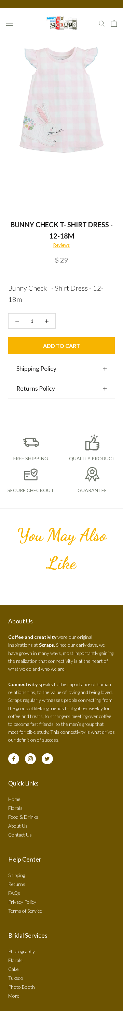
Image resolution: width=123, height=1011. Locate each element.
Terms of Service (25, 911)
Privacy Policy (22, 902)
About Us (18, 826)
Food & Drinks (23, 817)
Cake (13, 969)
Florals (15, 808)
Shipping (16, 875)
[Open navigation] (9, 23)
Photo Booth (21, 987)
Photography (21, 951)
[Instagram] (30, 758)
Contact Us (20, 835)
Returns (16, 884)
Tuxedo (15, 978)
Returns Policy (35, 388)
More (13, 996)
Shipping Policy (36, 368)
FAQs (14, 893)
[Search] (102, 23)
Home (14, 799)
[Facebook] (13, 758)
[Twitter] (47, 758)
